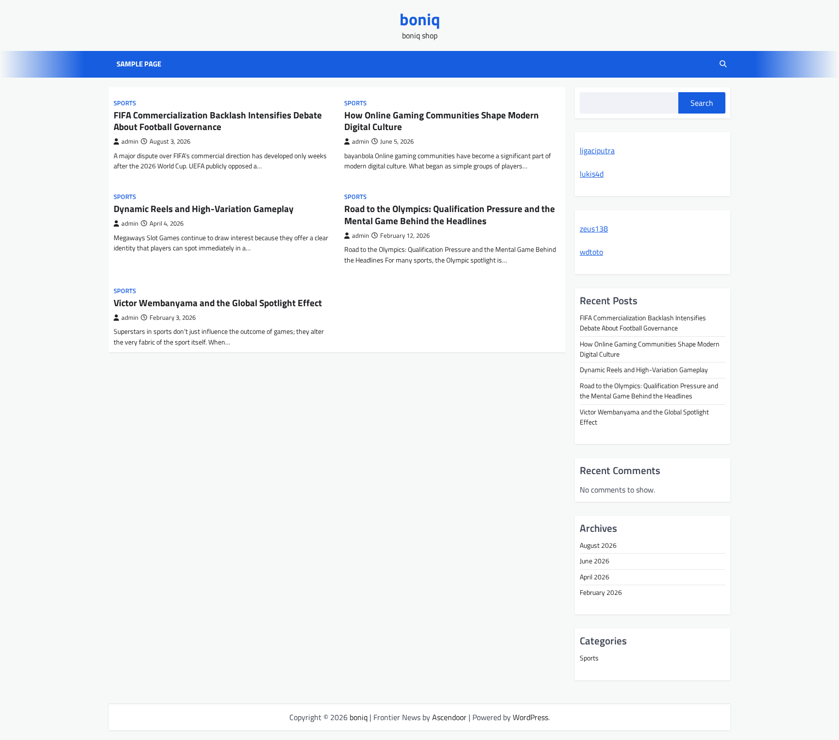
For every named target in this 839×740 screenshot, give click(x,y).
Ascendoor (449, 717)
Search (701, 103)
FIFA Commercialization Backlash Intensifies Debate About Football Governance (218, 121)
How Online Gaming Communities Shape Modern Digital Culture (441, 121)
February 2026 (601, 592)
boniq (420, 19)
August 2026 (598, 545)
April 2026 (594, 577)
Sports (125, 103)
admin (129, 141)
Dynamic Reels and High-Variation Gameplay (204, 208)
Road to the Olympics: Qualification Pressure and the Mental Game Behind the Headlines (449, 214)
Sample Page (139, 64)
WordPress (530, 717)
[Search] (723, 64)
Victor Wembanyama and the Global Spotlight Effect (218, 303)
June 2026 (594, 561)
